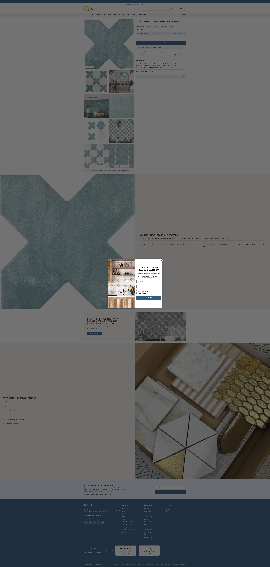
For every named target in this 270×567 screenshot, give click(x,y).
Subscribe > (149, 297)
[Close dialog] (161, 260)
